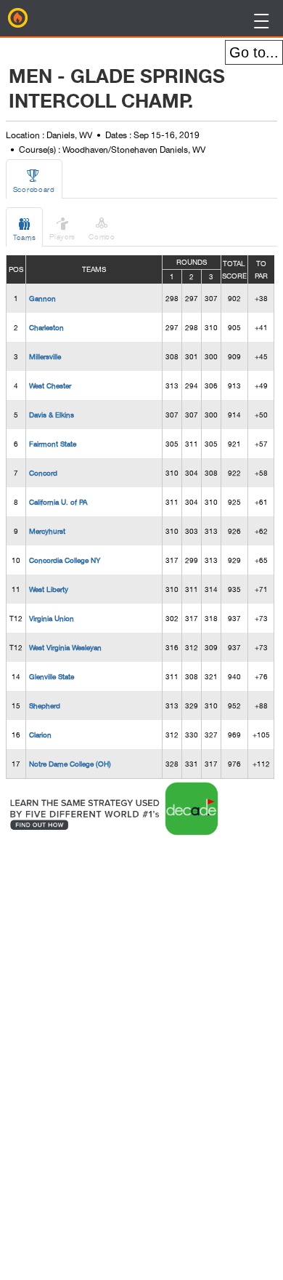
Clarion (40, 734)
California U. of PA (58, 501)
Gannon (42, 298)
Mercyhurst (47, 531)
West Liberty (48, 589)
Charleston (46, 327)
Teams (24, 229)
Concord (43, 472)
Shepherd (44, 705)
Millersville (45, 356)
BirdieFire (18, 18)
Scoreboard (34, 181)
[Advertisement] (123, 1057)
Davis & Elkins (51, 414)
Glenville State (51, 676)
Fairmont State (52, 443)
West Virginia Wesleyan (65, 647)
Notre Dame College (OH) (70, 763)
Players (62, 228)
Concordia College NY (64, 560)
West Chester (50, 385)
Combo (102, 228)
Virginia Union (51, 618)
